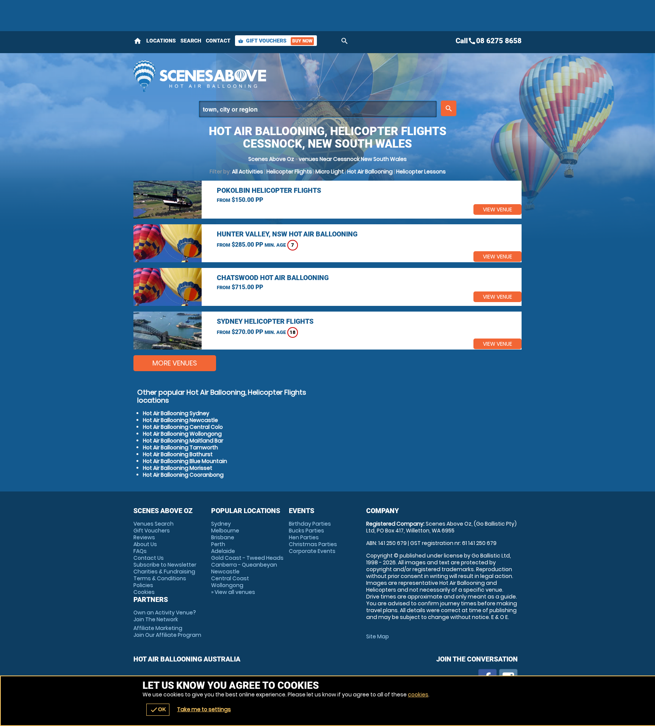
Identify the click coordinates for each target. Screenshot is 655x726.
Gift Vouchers (275, 41)
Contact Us (148, 558)
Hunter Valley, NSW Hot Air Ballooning (287, 234)
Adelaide (223, 551)
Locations (161, 41)
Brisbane (222, 537)
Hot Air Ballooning (370, 171)
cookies (418, 694)
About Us (145, 544)
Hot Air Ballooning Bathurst (178, 454)
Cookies (144, 592)
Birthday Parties (310, 524)
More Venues (174, 363)
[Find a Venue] (318, 109)
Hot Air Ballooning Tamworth (180, 447)
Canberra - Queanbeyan (244, 565)
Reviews (144, 537)
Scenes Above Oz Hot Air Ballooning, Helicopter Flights (259, 76)
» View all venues (233, 592)
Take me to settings (204, 709)
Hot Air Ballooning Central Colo (183, 427)
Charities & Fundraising (164, 571)
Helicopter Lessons (421, 171)
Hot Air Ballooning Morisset (177, 468)
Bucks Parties (306, 530)
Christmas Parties (313, 544)
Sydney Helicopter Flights (265, 321)
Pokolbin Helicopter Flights (269, 190)
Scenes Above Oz (271, 159)
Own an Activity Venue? (164, 616)
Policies (143, 585)
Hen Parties (304, 537)
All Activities (247, 171)
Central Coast (230, 578)
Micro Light (329, 171)
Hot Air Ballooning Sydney (176, 413)
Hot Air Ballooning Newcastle (180, 420)
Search (190, 41)
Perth (218, 544)
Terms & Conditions (159, 578)
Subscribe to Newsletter (164, 565)
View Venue (497, 209)
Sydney (221, 524)
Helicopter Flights (289, 171)
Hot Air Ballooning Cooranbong (183, 475)
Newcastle (225, 571)
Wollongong (227, 585)
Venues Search (153, 524)
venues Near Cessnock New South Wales (353, 159)
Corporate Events (312, 551)
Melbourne (225, 530)
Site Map (377, 636)
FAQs (140, 551)
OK (158, 710)
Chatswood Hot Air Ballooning (273, 278)
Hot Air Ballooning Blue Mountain (185, 461)
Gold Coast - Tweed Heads (247, 558)
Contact (218, 41)
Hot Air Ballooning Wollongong (182, 434)
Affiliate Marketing (167, 631)
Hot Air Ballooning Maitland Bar (183, 440)
